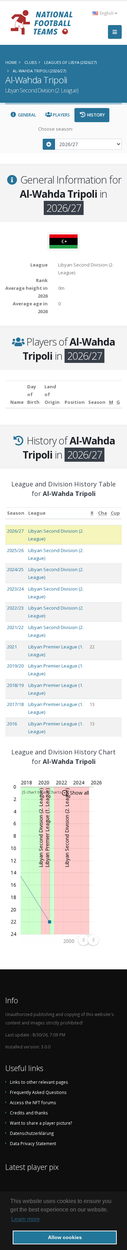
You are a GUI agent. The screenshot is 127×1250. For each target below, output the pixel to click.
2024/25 (15, 569)
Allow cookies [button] (65, 1237)
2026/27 (15, 531)
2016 (12, 723)
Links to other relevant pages (39, 1082)
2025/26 (15, 550)
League (37, 513)
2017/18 (15, 704)
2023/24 (15, 589)
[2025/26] (49, 144)
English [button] (107, 13)
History (95, 115)
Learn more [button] (25, 1219)
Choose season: (55, 129)
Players (61, 115)
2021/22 (15, 627)
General (26, 115)
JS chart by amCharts (41, 792)
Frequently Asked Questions (38, 1092)
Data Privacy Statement (33, 1143)
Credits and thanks (29, 1113)
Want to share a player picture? (41, 1123)
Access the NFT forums (33, 1102)
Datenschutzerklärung (32, 1133)
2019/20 (15, 666)
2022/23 (15, 608)
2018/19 (15, 685)
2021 (12, 647)
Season (15, 513)
